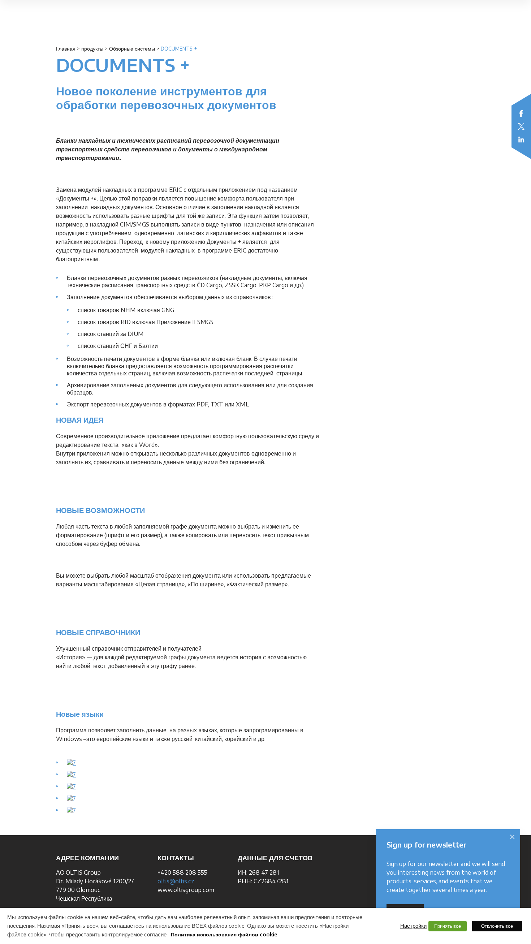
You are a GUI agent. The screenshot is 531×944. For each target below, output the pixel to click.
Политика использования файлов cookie (224, 934)
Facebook (521, 113)
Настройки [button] (413, 925)
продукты (92, 49)
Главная (65, 49)
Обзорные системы (132, 49)
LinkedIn (521, 139)
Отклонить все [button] (497, 926)
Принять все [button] (447, 926)
